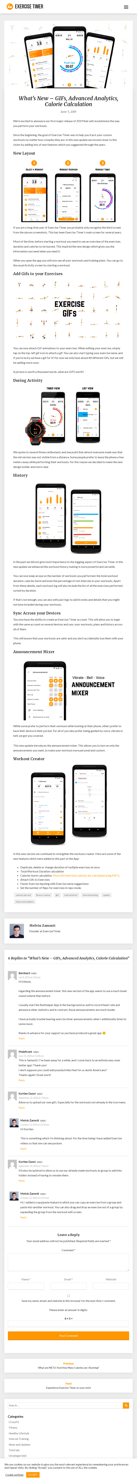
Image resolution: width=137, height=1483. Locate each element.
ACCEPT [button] (32, 1474)
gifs (57, 895)
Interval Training (19, 1438)
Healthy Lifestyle (19, 1433)
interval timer (70, 895)
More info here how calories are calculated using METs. (86, 875)
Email (68, 1279)
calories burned (23, 895)
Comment (68, 1250)
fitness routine (43, 895)
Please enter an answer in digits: (68, 1310)
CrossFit (14, 1422)
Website (111, 1279)
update (106, 895)
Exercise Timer (29, 6)
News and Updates (25, 901)
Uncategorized (17, 1455)
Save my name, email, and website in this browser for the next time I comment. (69, 1300)
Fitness (13, 1427)
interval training (90, 895)
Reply (22, 1038)
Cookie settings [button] (14, 1474)
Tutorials (14, 1450)
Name (26, 1279)
